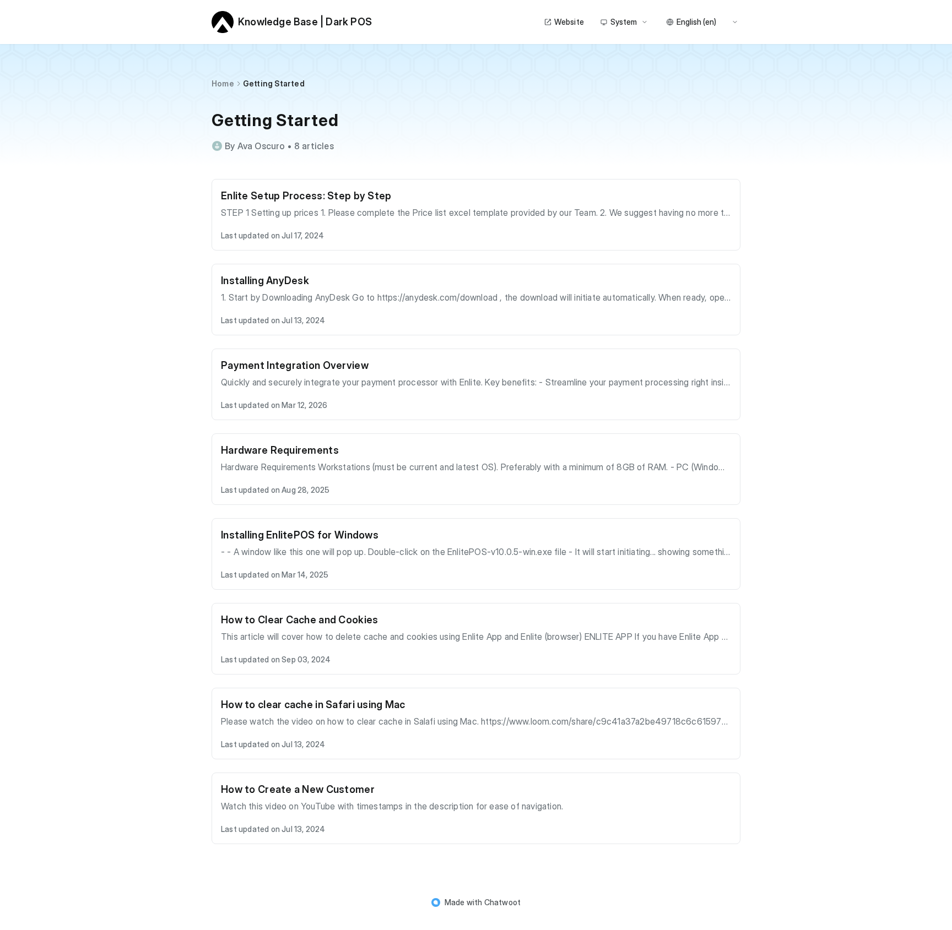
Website (569, 21)
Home (223, 83)
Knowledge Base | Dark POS (305, 22)
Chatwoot (502, 902)
